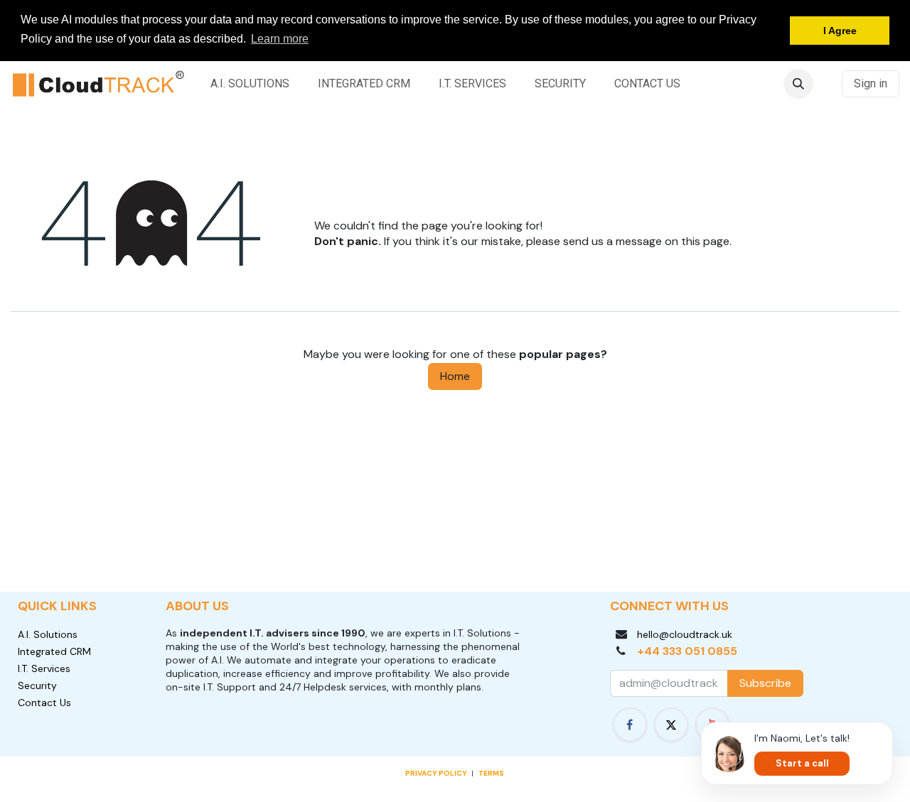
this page (705, 241)
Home (455, 376)
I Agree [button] (840, 30)
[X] (671, 725)
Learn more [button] (280, 39)
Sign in (870, 83)
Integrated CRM (54, 651)
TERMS (491, 773)
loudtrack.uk (703, 634)
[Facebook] (630, 725)
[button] (798, 84)
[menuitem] (249, 84)
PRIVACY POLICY (436, 773)
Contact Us (44, 702)
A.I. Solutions (47, 634)
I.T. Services (44, 668)
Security (37, 685)
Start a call (802, 763)
